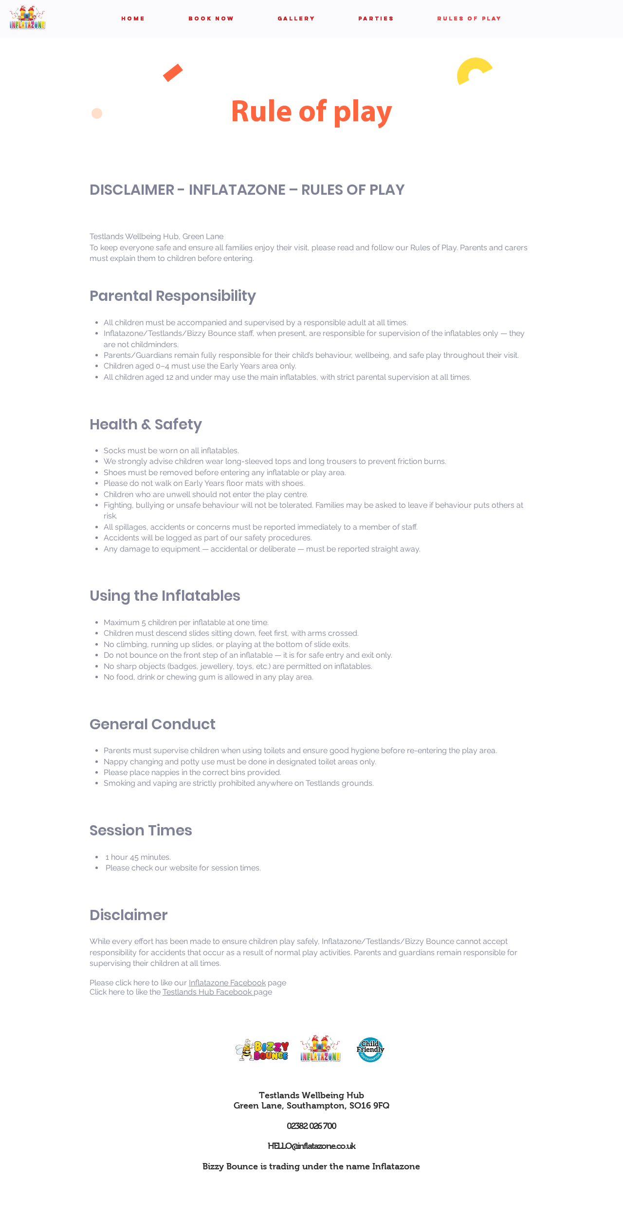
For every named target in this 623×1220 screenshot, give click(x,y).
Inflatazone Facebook (227, 982)
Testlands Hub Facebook (208, 992)
